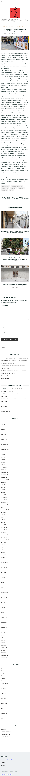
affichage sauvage (5, 186)
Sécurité (3, 706)
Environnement (6, 26)
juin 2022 (3, 547)
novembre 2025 (4, 444)
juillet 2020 (3, 605)
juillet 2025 (3, 454)
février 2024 (4, 497)
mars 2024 (3, 494)
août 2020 (3, 602)
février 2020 (4, 617)
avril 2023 (3, 522)
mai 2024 (3, 489)
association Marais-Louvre (17, 186)
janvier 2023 (4, 529)
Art (2, 668)
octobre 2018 (4, 657)
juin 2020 (3, 607)
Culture (3, 678)
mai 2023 (3, 519)
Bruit (2, 670)
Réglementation (4, 703)
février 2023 (4, 527)
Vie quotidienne (4, 713)
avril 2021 (3, 582)
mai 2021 (3, 580)
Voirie (2, 718)
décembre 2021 (4, 562)
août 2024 (3, 482)
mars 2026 (3, 434)
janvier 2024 (4, 499)
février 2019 (4, 647)
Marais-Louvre (11, 33)
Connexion (3, 729)
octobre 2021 (4, 567)
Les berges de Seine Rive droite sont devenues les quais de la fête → (16, 199)
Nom (2, 322)
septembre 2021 (5, 570)
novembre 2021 (4, 564)
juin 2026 (3, 427)
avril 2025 (3, 462)
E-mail (3, 327)
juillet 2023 (3, 514)
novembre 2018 (4, 655)
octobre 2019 (4, 627)
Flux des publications (6, 731)
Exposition (3, 688)
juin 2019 (3, 637)
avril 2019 (3, 642)
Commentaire (5, 305)
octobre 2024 (4, 477)
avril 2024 (3, 492)
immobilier (3, 693)
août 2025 (3, 452)
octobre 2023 (4, 507)
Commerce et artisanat (6, 675)
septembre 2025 (5, 449)
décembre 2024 (4, 472)
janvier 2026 (4, 439)
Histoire (3, 690)
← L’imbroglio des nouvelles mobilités (12, 197)
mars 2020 (3, 615)
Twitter (3, 765)
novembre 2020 (4, 595)
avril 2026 (3, 432)
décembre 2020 (4, 592)
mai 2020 (3, 610)
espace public (13, 188)
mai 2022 (3, 549)
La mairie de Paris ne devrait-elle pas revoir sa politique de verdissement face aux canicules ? (15, 258)
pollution (11, 190)
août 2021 (3, 572)
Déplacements (4, 680)
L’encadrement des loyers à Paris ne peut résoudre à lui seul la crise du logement (15, 231)
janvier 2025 (4, 469)
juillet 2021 (3, 575)
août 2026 (3, 422)
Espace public (14, 26)
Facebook (3, 762)
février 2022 (4, 557)
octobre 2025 (4, 447)
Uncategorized (4, 711)
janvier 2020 (4, 620)
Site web (3, 332)
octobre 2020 (4, 597)
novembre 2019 (4, 625)
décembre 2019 (4, 622)
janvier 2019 (4, 650)
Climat (2, 673)
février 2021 (4, 587)
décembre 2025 (4, 442)
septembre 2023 (5, 509)
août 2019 (3, 632)
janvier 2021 (4, 590)
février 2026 (4, 437)
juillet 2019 (3, 635)
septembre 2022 (5, 539)
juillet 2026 (3, 424)
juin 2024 (3, 487)
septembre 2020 (5, 600)
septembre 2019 (5, 630)
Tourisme (3, 708)
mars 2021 (3, 585)
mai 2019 (3, 640)
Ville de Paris (4, 716)
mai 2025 (3, 459)
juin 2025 (3, 457)
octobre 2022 (4, 537)
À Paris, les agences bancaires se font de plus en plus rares (14, 358)
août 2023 (3, 512)
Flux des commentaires (6, 734)
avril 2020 (3, 612)
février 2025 (4, 467)
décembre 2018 (4, 652)
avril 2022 (3, 552)
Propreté (21, 26)
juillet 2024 (3, 484)
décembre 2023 (4, 502)
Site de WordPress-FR (6, 736)
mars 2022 (3, 554)
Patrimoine (3, 698)
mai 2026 (3, 429)
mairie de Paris (21, 188)
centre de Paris (5, 188)
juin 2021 (3, 577)
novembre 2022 (4, 534)
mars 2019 (3, 645)
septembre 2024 (5, 479)
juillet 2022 (3, 544)
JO (1, 695)
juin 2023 (3, 517)
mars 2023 (3, 524)
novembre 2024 (4, 474)
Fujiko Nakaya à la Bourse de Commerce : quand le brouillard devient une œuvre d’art (15, 285)
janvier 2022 (4, 559)
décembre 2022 (4, 532)
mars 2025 (3, 464)
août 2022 (3, 542)
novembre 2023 (4, 504)
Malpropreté (4, 190)
